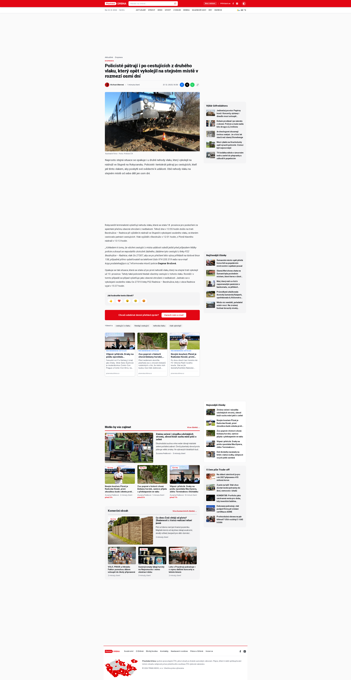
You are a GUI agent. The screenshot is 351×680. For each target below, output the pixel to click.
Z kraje (177, 10)
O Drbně (140, 651)
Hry (210, 10)
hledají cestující (142, 326)
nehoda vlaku (159, 326)
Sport (168, 10)
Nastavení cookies (179, 651)
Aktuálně (141, 10)
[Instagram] (237, 3)
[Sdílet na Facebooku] (182, 85)
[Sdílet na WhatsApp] (192, 85)
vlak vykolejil (175, 326)
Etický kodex (152, 651)
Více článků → (193, 427)
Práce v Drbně (196, 651)
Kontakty (164, 651)
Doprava (119, 57)
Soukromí (128, 651)
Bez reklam (210, 3)
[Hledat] (175, 3)
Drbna (186, 10)
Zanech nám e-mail (173, 315)
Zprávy (151, 10)
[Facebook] (233, 3)
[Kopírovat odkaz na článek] (197, 85)
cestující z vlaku (123, 326)
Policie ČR (128, 154)
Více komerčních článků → (185, 511)
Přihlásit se (225, 4)
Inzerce (218, 10)
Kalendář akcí (199, 10)
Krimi (160, 10)
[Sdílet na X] (187, 85)
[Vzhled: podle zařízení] (244, 3)
